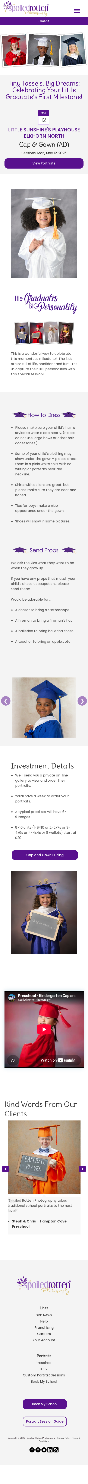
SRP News (44, 1315)
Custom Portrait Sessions (44, 1375)
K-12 (43, 1369)
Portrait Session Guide (44, 1421)
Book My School (44, 1381)
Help (44, 1321)
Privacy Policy (63, 1438)
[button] (82, 1169)
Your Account (44, 1340)
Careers (44, 1333)
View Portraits (44, 163)
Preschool (43, 1362)
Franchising (44, 1327)
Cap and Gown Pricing (45, 855)
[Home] (25, 8)
